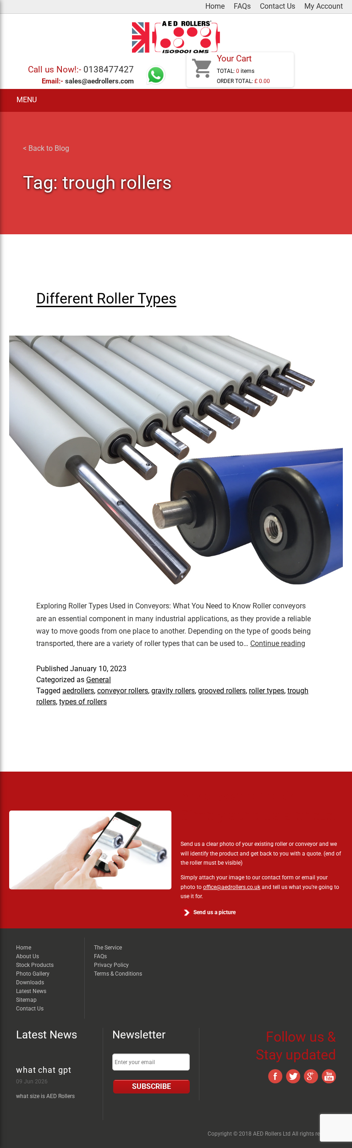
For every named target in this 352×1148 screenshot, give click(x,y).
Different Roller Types (106, 298)
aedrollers (78, 690)
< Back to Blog (46, 148)
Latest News (31, 991)
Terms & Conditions (118, 974)
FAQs (242, 6)
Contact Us (277, 6)
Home (215, 6)
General (98, 679)
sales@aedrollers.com (99, 81)
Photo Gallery (33, 974)
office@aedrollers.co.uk (231, 887)
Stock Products (35, 965)
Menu (26, 100)
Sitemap (26, 1000)
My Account (323, 6)
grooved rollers (222, 690)
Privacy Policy (111, 965)
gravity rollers (173, 690)
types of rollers (83, 701)
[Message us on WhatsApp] (156, 83)
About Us (27, 956)
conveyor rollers (122, 690)
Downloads (30, 982)
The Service (108, 947)
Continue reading (277, 643)
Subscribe (151, 1086)
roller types (266, 690)
